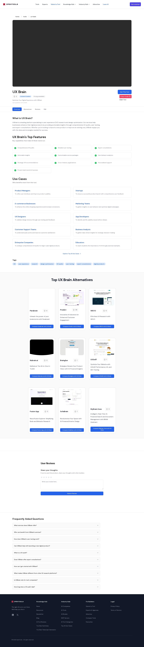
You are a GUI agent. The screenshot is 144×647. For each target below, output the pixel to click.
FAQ (45, 109)
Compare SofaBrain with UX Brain (72, 430)
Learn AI (106, 4)
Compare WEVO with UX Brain (102, 326)
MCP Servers (65, 618)
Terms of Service (116, 610)
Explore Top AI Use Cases (71, 253)
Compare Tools (91, 618)
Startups (79, 190)
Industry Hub (83, 4)
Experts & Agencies (92, 610)
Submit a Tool (55, 4)
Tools (37, 4)
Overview (17, 109)
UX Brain (19, 92)
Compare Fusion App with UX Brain (42, 430)
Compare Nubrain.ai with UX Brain (41, 376)
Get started (135, 4)
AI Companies (65, 606)
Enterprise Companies (24, 242)
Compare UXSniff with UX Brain (102, 376)
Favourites (89, 622)
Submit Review (72, 493)
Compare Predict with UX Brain (72, 326)
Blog (37, 618)
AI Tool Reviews (41, 622)
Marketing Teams (83, 203)
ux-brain (33, 16)
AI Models (64, 614)
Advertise (96, 4)
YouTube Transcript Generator (46, 630)
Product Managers (22, 190)
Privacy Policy (115, 606)
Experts (45, 4)
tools (25, 16)
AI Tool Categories (67, 622)
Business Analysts (83, 229)
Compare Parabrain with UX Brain (41, 326)
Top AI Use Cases (66, 626)
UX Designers (20, 216)
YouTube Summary (42, 626)
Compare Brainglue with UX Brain (72, 376)
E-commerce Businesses (25, 203)
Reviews (37, 109)
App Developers (82, 216)
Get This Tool (124, 92)
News (38, 606)
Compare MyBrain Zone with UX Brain (102, 429)
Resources (39, 610)
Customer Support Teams (25, 229)
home (17, 16)
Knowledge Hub (68, 4)
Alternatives (28, 109)
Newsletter (39, 614)
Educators (80, 242)
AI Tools (63, 610)
